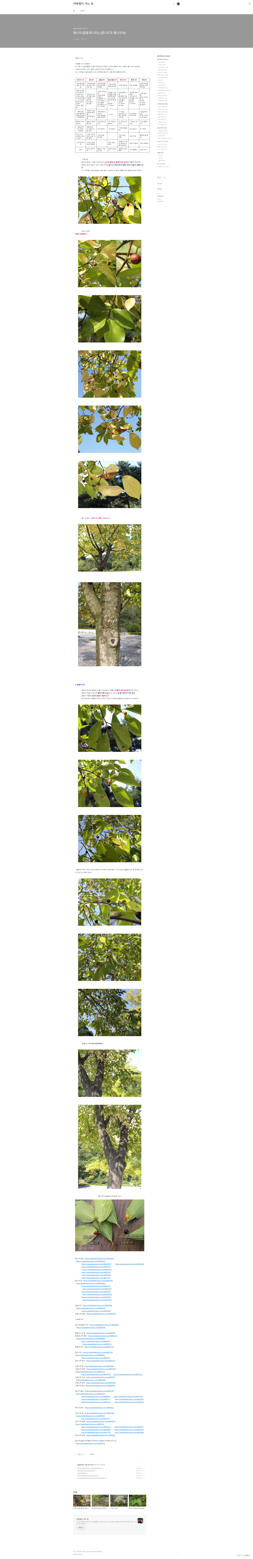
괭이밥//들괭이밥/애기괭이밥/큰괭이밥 (89, 1468)
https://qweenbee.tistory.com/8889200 (90, 1380)
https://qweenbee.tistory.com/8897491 (100, 1377)
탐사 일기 (162, 144)
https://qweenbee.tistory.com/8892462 (96, 1427)
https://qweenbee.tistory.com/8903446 (96, 1402)
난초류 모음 (162, 98)
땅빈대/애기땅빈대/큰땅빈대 (86, 1470)
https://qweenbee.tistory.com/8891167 (90, 1424)
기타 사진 (161, 164)
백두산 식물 (162, 106)
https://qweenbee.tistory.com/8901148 (128, 1397)
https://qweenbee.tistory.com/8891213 (100, 1361)
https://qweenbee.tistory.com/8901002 (95, 1311)
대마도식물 (162, 119)
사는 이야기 (162, 149)
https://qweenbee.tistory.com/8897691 (95, 1341)
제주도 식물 (163, 109)
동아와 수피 (162, 72)
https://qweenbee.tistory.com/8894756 (99, 1347)
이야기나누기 (162, 141)
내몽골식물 (162, 122)
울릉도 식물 (162, 112)
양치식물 (162, 93)
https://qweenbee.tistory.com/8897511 (95, 1358)
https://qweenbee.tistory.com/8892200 (96, 1272)
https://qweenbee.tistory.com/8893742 (96, 1267)
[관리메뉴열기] (249, 3)
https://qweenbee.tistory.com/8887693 (99, 1366)
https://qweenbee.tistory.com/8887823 (90, 1283)
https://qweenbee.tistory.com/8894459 (101, 1314)
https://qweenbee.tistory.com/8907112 (128, 1374)
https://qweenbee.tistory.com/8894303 (90, 1394)
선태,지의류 (162, 85)
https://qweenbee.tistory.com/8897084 (96, 1275)
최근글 (159, 177)
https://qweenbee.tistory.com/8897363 (95, 1292)
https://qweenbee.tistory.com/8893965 (90, 1261)
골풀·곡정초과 (163, 75)
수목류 (162, 65)
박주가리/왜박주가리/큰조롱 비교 (87, 1475)
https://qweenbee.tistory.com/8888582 (90, 1355)
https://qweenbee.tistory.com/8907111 (95, 1419)
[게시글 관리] (85, 1454)
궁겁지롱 (161, 136)
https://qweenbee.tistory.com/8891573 (90, 1443)
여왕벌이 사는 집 (83, 3)
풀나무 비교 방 (89, 1464)
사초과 (161, 82)
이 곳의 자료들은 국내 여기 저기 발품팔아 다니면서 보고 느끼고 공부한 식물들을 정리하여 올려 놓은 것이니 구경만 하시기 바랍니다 (106, 1522)
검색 (173, 3)
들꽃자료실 (162, 59)
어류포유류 (162, 160)
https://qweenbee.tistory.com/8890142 (101, 1421)
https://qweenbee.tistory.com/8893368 (98, 1281)
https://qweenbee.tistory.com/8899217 (90, 1416)
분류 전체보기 (163, 56)
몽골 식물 (162, 114)
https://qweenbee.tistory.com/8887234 (90, 1372)
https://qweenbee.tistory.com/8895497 (95, 1286)
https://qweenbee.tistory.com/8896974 (100, 1435)
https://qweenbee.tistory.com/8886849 (104, 1325)
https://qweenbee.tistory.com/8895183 (101, 1383)
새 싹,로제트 (163, 67)
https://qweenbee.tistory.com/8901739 (95, 1432)
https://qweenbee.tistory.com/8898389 (96, 1430)
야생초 (162, 62)
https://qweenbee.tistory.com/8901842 (99, 1408)
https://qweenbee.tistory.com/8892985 (97, 1305)
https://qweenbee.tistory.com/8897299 (96, 1289)
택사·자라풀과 (163, 88)
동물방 (160, 152)
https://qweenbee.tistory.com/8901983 (129, 1432)
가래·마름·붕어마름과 (164, 90)
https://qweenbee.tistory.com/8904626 (129, 1402)
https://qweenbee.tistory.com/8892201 (99, 1391)
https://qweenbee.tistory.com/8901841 (129, 1399)
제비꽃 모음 (162, 95)
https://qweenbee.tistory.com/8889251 (98, 1352)
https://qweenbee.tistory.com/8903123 (96, 1344)
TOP (178, 1552)
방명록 (82, 11)
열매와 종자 (162, 70)
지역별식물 (162, 104)
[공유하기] (82, 1454)
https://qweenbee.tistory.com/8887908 (101, 1369)
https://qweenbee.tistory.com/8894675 (102, 1336)
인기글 (164, 177)
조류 (160, 155)
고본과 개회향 (81, 1473)
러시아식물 (162, 124)
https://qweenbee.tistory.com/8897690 (95, 1397)
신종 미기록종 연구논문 (165, 138)
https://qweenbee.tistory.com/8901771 (95, 1399)
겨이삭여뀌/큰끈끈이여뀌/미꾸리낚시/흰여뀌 (91, 1478)
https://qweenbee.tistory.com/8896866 (90, 1339)
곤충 (160, 158)
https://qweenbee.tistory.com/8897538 (99, 1413)
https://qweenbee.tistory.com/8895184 (100, 1385)
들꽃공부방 (80, 1464)
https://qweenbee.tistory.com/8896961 (129, 1427)
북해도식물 (162, 117)
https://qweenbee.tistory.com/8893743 (97, 1270)
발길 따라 (162, 147)
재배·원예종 (162, 100)
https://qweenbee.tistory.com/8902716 (95, 1278)
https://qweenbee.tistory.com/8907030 (96, 1297)
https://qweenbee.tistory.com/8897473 (100, 1333)
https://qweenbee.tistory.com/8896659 (129, 1264)
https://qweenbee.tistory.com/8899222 (96, 1374)
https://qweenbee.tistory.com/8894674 (99, 1259)
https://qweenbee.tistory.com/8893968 (90, 1308)
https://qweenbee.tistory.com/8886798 (90, 1328)
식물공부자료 (162, 130)
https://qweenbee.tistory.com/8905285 (97, 1294)
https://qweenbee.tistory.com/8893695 (96, 1264)
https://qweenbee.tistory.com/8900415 (129, 1430)
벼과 (160, 80)
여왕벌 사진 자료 (163, 166)
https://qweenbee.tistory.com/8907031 (96, 1300)
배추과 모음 (162, 77)
